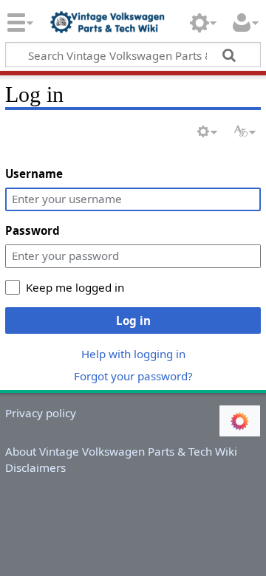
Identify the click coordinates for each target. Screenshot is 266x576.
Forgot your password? (133, 375)
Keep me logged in (75, 287)
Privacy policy (40, 412)
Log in (133, 320)
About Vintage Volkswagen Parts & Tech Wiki (121, 451)
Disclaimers (35, 467)
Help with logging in (133, 353)
